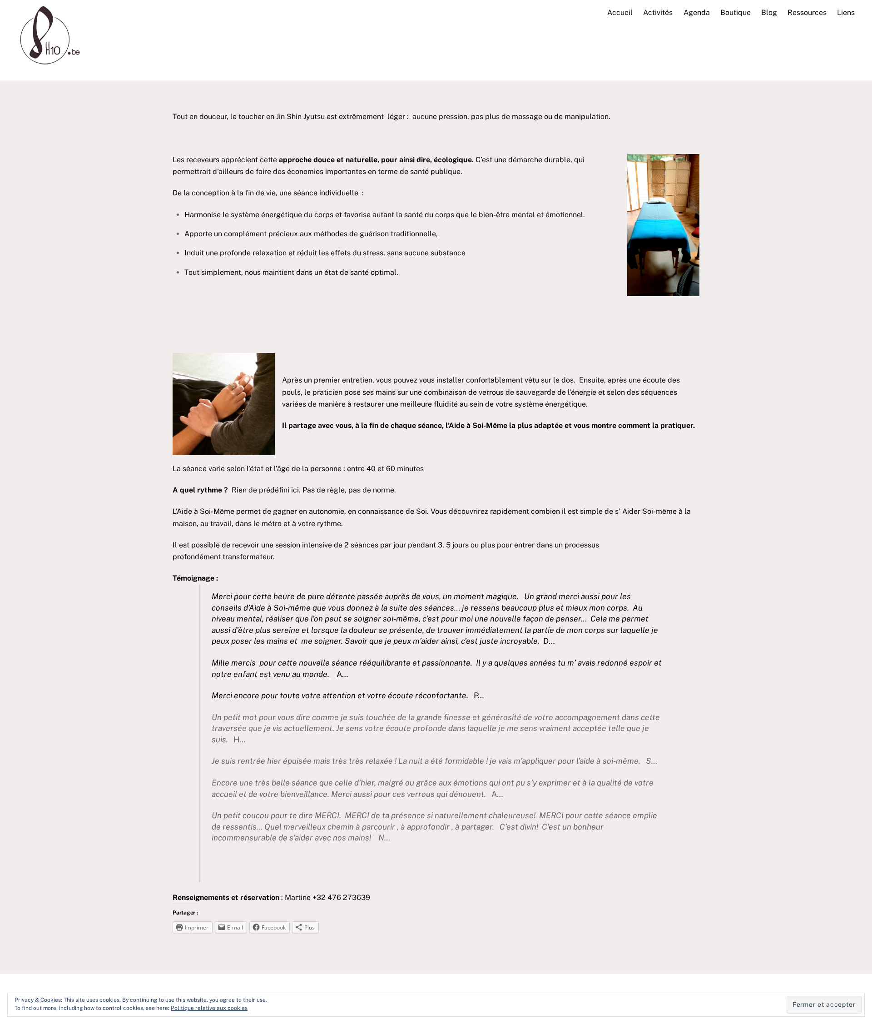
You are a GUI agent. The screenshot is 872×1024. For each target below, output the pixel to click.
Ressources (807, 12)
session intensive (303, 545)
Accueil (620, 12)
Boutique (735, 12)
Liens (846, 12)
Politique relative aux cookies (209, 1008)
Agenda (697, 12)
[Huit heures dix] (47, 68)
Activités (658, 12)
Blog (769, 12)
